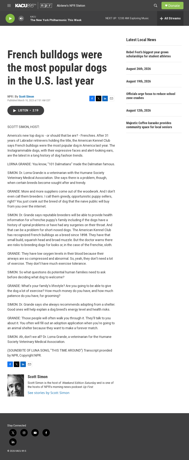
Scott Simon (26, 96)
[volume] (21, 18)
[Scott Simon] (15, 385)
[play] (10, 18)
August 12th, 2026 (138, 110)
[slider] (27, 18)
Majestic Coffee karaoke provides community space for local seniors (149, 125)
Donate (174, 6)
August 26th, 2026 (138, 69)
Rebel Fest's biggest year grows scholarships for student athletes (148, 54)
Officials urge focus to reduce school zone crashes (150, 96)
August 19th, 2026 (138, 81)
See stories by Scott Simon (48, 392)
